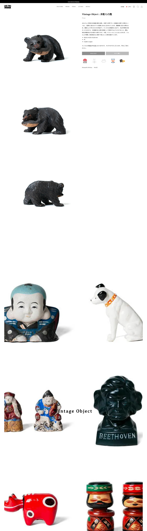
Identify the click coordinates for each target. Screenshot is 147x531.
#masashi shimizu (87, 67)
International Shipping (73, 1)
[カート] (142, 6)
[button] (59, 7)
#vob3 (95, 67)
